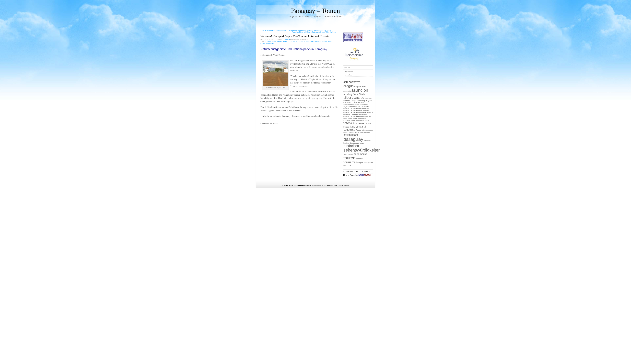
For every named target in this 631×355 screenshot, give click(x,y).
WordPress (326, 185)
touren (262, 43)
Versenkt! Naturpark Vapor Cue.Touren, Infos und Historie (294, 36)
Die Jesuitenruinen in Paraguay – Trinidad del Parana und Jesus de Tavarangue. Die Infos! (296, 30)
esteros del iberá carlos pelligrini (356, 110)
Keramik (368, 124)
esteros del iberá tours (360, 120)
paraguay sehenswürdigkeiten (309, 41)
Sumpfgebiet (348, 154)
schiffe (324, 41)
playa (362, 143)
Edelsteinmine (348, 105)
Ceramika (347, 103)
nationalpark (350, 134)
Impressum (349, 71)
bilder (347, 97)
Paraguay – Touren (315, 10)
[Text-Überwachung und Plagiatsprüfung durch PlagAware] (353, 42)
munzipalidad (365, 132)
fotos (347, 123)
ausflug (268, 41)
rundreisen (351, 146)
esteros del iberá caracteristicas (356, 108)
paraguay (293, 41)
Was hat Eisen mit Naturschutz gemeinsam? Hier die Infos (314, 32)
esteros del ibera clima (360, 106)
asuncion (359, 90)
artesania (347, 91)
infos (354, 123)
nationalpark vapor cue (280, 41)
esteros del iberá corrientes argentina (358, 113)
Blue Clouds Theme (341, 185)
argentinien (360, 86)
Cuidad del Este (358, 103)
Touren (287, 39)
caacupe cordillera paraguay (360, 101)
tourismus (270, 43)
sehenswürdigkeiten (362, 150)
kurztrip (346, 127)
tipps (329, 41)
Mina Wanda (356, 130)
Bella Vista (358, 94)
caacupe (358, 97)
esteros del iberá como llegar (354, 112)
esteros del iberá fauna (352, 116)
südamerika (360, 154)
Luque (347, 129)
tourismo (359, 159)
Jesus (360, 123)
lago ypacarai (358, 126)
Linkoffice (348, 75)
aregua (348, 86)
